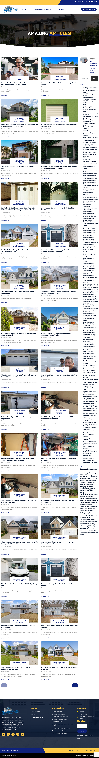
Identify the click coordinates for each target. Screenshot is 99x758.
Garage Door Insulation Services (89, 183)
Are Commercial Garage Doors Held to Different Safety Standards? (18, 334)
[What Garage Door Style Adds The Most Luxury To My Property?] (59, 486)
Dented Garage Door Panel (90, 137)
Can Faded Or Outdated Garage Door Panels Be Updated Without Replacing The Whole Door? (18, 209)
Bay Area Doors (86, 469)
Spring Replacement (88, 450)
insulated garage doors (87, 528)
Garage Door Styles (88, 329)
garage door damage (84, 482)
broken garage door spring (88, 473)
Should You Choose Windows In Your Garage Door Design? (59, 626)
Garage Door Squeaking (89, 327)
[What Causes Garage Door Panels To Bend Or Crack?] (59, 193)
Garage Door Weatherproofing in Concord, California (88, 342)
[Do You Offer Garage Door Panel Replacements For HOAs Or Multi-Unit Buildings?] (19, 110)
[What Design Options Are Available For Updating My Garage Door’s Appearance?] (59, 152)
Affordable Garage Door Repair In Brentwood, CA (89, 98)
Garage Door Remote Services (89, 233)
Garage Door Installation (90, 179)
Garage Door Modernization (87, 203)
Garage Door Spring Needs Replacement (90, 305)
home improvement (87, 525)
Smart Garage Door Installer (88, 435)
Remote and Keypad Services (88, 420)
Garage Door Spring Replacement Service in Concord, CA (89, 315)
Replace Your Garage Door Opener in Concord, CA (90, 425)
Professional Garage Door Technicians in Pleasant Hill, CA (90, 415)
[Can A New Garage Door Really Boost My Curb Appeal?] (59, 569)
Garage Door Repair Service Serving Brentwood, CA (88, 272)
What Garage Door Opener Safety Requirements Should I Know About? (18, 376)
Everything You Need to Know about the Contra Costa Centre (89, 154)
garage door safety (88, 506)
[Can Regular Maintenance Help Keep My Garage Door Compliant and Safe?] (59, 277)
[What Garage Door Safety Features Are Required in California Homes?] (19, 486)
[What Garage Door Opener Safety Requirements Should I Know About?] (19, 360)
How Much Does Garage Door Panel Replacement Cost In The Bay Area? (19, 251)
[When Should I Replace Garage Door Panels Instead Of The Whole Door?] (59, 235)
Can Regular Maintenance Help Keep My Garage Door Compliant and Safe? (58, 292)
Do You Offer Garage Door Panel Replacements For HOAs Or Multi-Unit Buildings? (19, 125)
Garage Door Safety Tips (90, 298)
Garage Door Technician (89, 331)
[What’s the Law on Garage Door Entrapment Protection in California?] (59, 319)
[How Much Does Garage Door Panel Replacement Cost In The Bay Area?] (19, 235)
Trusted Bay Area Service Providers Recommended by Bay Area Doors (14, 84)
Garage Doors (87, 350)
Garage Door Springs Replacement (89, 324)
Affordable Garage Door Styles (89, 101)
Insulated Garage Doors (89, 370)
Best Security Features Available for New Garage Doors (90, 109)
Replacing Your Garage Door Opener (89, 428)
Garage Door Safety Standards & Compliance (60, 286)
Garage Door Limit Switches (88, 193)
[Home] (13, 734)
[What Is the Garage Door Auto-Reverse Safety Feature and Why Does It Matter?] (19, 444)
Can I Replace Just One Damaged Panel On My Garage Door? (17, 292)
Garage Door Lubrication (90, 196)
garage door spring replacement (88, 512)
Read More (4, 95)
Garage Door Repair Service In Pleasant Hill (89, 264)
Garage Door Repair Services (88, 281)
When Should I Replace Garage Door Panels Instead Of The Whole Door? (57, 251)
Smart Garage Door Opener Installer (90, 438)
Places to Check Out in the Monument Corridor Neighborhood (90, 398)
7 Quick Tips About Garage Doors (90, 91)
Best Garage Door (88, 106)
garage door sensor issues (90, 510)
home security (84, 527)
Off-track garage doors (89, 391)
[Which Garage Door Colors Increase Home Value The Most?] (59, 653)
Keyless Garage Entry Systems (89, 376)
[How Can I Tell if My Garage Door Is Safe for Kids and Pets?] (59, 444)
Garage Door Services (41, 9)
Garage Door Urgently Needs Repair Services (89, 333)
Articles (62, 9)
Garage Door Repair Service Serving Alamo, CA (90, 267)
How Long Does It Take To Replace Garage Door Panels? (58, 84)
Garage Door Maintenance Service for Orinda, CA (90, 200)
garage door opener (87, 497)
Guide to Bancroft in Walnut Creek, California (89, 356)
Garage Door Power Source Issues (90, 224)
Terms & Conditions (92, 751)
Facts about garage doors (90, 161)
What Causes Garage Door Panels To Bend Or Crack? (57, 209)
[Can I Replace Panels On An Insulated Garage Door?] (19, 152)
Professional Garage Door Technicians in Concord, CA (90, 406)
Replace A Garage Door (89, 422)
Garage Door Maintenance (90, 198)
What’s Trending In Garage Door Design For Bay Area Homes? (18, 626)
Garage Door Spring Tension (88, 319)
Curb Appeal (94, 477)
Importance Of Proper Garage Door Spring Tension (89, 367)
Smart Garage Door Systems (88, 447)
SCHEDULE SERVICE (88, 9)
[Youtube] (22, 734)
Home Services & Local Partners (19, 78)
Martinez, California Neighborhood (88, 385)
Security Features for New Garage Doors (90, 432)
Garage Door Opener (88, 213)
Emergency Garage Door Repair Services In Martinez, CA (90, 144)
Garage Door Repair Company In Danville (88, 238)
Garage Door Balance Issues (89, 167)
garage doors (89, 504)
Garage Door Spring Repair (90, 308)
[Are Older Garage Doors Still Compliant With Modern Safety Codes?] (59, 402)
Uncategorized (87, 455)
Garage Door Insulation (89, 180)
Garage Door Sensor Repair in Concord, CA (90, 302)
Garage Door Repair (88, 236)
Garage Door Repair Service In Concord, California (88, 260)
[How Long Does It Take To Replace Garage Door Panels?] (59, 68)
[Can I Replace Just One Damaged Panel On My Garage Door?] (19, 277)
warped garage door (88, 460)
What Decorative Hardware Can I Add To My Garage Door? (19, 585)
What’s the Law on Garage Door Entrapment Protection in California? (57, 334)
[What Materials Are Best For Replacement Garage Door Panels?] (59, 110)
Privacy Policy (82, 751)
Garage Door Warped (89, 336)
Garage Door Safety (88, 293)
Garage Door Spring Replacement (88, 311)
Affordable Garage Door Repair (89, 95)
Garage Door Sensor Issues (90, 300)
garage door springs (85, 514)
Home (24, 9)
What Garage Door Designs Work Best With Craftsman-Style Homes (16, 668)
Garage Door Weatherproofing (88, 338)
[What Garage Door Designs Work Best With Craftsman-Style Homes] (19, 653)
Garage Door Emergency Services (90, 176)
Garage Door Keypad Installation (89, 190)
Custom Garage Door (89, 132)
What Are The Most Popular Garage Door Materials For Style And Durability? (19, 543)
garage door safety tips (84, 508)
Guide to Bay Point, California (88, 359)
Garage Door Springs (89, 322)
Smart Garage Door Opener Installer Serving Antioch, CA (90, 443)
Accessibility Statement (71, 751)
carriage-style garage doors (88, 476)
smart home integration (88, 532)
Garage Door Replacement (90, 284)
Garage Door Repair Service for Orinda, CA (89, 245)
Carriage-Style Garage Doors (89, 124)
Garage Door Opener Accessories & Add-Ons (89, 216)
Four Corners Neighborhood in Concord (90, 164)
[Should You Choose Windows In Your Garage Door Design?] (59, 611)
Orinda (85, 393)
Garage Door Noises (88, 211)
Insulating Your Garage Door (89, 373)
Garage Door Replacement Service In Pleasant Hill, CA (90, 286)
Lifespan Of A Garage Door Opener (90, 380)
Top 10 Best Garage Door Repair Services (90, 452)
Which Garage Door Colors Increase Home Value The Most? (58, 668)
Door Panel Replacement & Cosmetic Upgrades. (60, 78)
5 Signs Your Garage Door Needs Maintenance (90, 88)
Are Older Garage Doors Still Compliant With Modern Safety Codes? (57, 418)
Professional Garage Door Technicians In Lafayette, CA (90, 410)
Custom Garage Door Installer (89, 134)
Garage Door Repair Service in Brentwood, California (89, 254)
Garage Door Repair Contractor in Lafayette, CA (90, 241)
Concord (85, 130)
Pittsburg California (88, 395)
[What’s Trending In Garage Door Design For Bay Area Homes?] (19, 611)
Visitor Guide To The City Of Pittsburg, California (90, 458)
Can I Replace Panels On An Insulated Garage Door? (17, 167)
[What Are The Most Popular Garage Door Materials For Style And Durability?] (19, 527)
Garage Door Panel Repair (90, 222)
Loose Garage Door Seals (90, 382)
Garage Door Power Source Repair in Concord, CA (90, 228)
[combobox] (85, 78)
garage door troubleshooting (85, 518)
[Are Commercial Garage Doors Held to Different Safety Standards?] (19, 319)
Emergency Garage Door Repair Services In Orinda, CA (90, 149)
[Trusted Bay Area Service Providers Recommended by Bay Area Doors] (19, 68)
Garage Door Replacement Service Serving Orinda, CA (90, 290)
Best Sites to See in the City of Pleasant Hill (90, 114)
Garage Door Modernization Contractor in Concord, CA (90, 208)
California (85, 118)
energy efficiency (85, 479)
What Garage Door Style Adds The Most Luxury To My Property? (59, 501)
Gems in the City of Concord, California (88, 352)
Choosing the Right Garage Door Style (90, 127)
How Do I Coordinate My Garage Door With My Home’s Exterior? (57, 543)
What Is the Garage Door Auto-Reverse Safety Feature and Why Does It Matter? (17, 459)
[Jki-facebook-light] (3, 734)
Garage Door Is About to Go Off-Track (90, 186)
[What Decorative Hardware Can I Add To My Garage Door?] (19, 569)
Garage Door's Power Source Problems (89, 347)
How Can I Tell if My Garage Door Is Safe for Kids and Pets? (58, 459)
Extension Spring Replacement (87, 158)
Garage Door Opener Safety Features (88, 219)
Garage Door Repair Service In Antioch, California (88, 249)
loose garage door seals (92, 528)
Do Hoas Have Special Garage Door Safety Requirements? (16, 418)
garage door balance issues (91, 480)
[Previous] (4, 685)
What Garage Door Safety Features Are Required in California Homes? (18, 501)
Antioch (85, 104)
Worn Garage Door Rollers (90, 462)
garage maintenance (92, 521)
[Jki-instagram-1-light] (17, 734)
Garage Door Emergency (90, 173)
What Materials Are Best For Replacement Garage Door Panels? (59, 125)
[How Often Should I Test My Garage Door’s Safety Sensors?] (59, 360)
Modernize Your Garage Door (89, 388)
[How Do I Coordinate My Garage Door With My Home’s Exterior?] (59, 527)
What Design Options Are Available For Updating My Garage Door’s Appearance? (59, 167)
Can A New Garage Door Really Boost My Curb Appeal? (58, 585)
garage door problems (85, 500)
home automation (90, 523)
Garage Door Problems (89, 230)
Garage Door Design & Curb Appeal (59, 496)
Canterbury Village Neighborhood (88, 120)
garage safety (83, 523)
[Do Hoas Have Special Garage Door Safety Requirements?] (19, 402)
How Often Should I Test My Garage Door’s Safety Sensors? (59, 376)
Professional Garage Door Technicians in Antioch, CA (90, 402)
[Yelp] (8, 734)
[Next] (75, 685)
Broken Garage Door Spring (90, 116)
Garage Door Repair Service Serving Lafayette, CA (90, 277)
